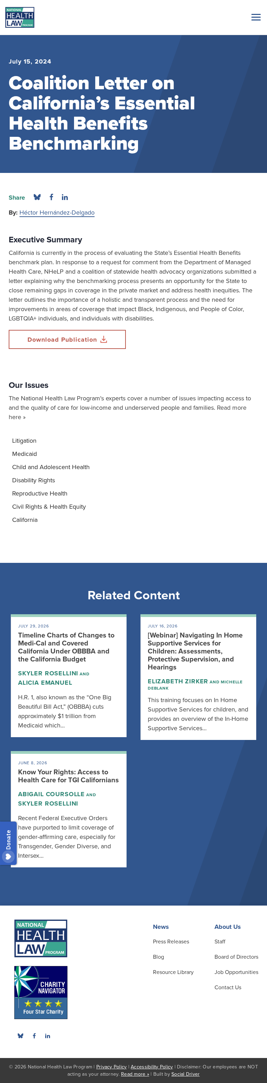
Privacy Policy (111, 1067)
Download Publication (62, 339)
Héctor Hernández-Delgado (57, 212)
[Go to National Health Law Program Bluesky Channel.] (20, 1036)
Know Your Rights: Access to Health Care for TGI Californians (68, 776)
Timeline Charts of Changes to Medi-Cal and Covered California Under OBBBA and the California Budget (66, 647)
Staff (220, 941)
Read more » (135, 1074)
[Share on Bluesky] (37, 197)
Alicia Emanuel (45, 682)
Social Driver (185, 1074)
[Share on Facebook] (51, 197)
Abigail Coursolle (51, 794)
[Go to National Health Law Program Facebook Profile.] (34, 1036)
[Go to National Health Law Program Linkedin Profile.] (47, 1036)
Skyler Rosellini (48, 673)
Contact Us (228, 987)
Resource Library (173, 972)
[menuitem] (133, 440)
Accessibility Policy (152, 1067)
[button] (254, 17)
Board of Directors (236, 956)
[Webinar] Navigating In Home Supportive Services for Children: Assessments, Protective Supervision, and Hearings (195, 651)
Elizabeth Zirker (178, 681)
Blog (158, 956)
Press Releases (171, 941)
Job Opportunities (236, 972)
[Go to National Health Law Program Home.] (19, 17)
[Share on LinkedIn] (65, 197)
